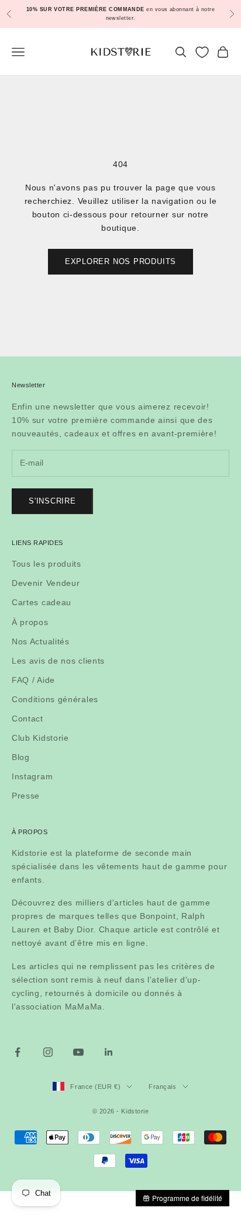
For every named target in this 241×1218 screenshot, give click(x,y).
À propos (30, 622)
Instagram (32, 776)
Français (162, 1086)
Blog (21, 757)
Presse (26, 795)
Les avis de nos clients (58, 660)
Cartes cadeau (41, 602)
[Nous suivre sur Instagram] (48, 1052)
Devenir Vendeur (46, 583)
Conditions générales (55, 699)
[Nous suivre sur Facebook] (17, 1052)
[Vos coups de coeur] (202, 52)
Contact (27, 718)
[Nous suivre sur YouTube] (78, 1052)
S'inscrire (52, 501)
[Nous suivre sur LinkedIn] (109, 1052)
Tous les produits (46, 563)
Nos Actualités (41, 641)
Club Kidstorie (40, 737)
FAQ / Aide (33, 680)
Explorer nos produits (120, 261)
